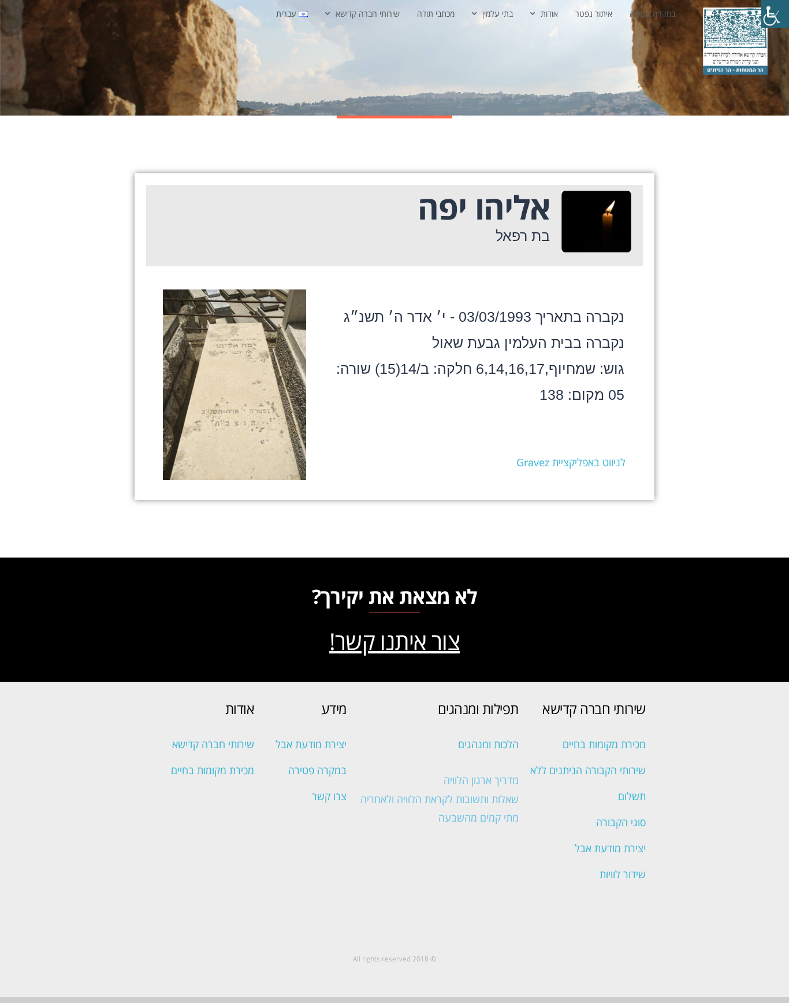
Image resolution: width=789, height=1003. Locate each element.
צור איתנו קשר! (394, 641)
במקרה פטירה (652, 13)
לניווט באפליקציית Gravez (571, 462)
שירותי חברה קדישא (368, 13)
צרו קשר (329, 796)
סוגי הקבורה (621, 822)
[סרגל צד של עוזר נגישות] (775, 14)
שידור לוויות (623, 874)
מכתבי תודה (436, 13)
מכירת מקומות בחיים (604, 744)
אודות (549, 13)
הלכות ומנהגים (488, 744)
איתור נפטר (593, 13)
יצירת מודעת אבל (610, 848)
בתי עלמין (497, 13)
